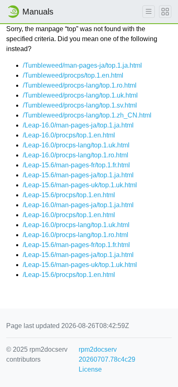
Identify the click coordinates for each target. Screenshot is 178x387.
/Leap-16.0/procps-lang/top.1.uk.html (76, 145)
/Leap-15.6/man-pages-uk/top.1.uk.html (80, 185)
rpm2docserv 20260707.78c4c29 (107, 354)
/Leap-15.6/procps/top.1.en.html (69, 194)
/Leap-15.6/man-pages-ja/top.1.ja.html (78, 175)
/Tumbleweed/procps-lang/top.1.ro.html (80, 85)
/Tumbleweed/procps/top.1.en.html (73, 75)
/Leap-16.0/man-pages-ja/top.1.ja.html (78, 125)
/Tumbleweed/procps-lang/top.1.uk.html (80, 95)
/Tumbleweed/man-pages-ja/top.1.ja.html (82, 65)
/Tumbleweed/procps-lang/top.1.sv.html (80, 105)
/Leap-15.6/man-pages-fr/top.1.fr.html (76, 165)
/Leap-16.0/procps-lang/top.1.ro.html (75, 155)
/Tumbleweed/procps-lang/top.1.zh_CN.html (87, 115)
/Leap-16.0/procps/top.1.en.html (69, 135)
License (90, 369)
